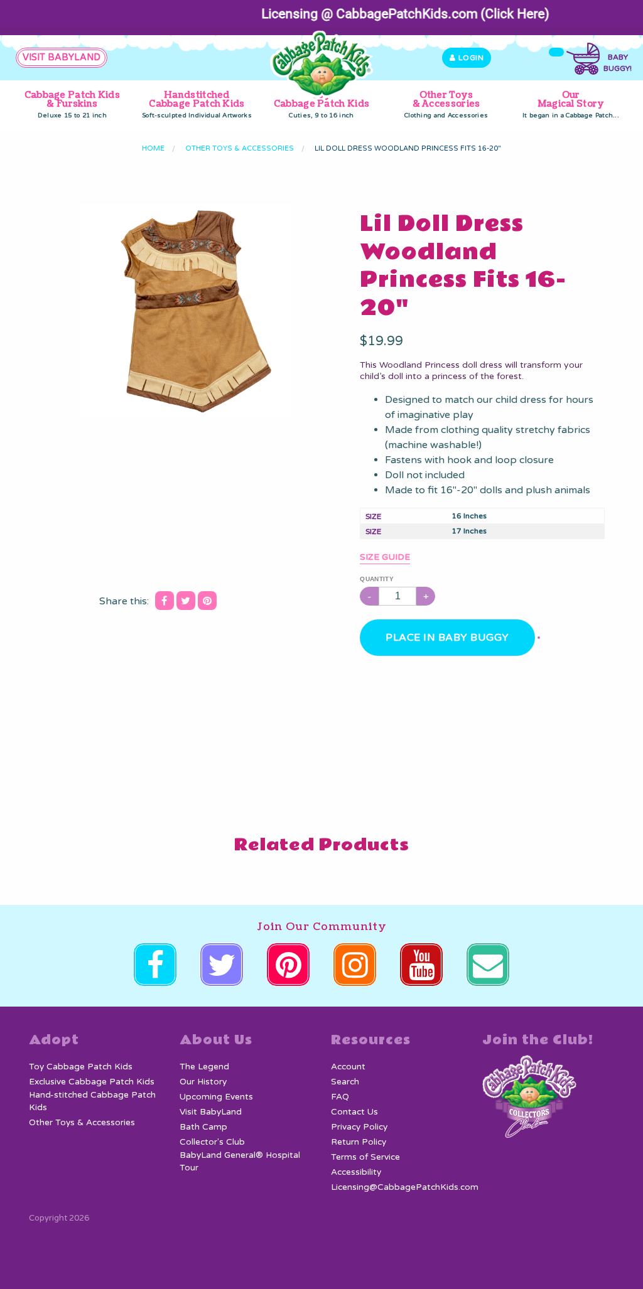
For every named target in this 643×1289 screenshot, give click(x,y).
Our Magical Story (570, 104)
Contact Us (354, 1112)
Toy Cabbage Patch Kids (321, 104)
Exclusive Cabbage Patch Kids (91, 1082)
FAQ (340, 1097)
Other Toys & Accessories (446, 104)
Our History (203, 1082)
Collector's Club (212, 1142)
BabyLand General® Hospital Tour (240, 1161)
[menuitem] (72, 105)
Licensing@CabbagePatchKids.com (404, 1187)
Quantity (376, 578)
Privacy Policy (359, 1127)
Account (348, 1067)
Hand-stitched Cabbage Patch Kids (92, 1101)
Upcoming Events (216, 1097)
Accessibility (356, 1172)
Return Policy (358, 1142)
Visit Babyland (61, 57)
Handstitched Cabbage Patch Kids (197, 104)
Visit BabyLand (211, 1112)
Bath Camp (203, 1127)
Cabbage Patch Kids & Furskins (72, 104)
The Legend (204, 1067)
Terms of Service (365, 1157)
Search (345, 1082)
